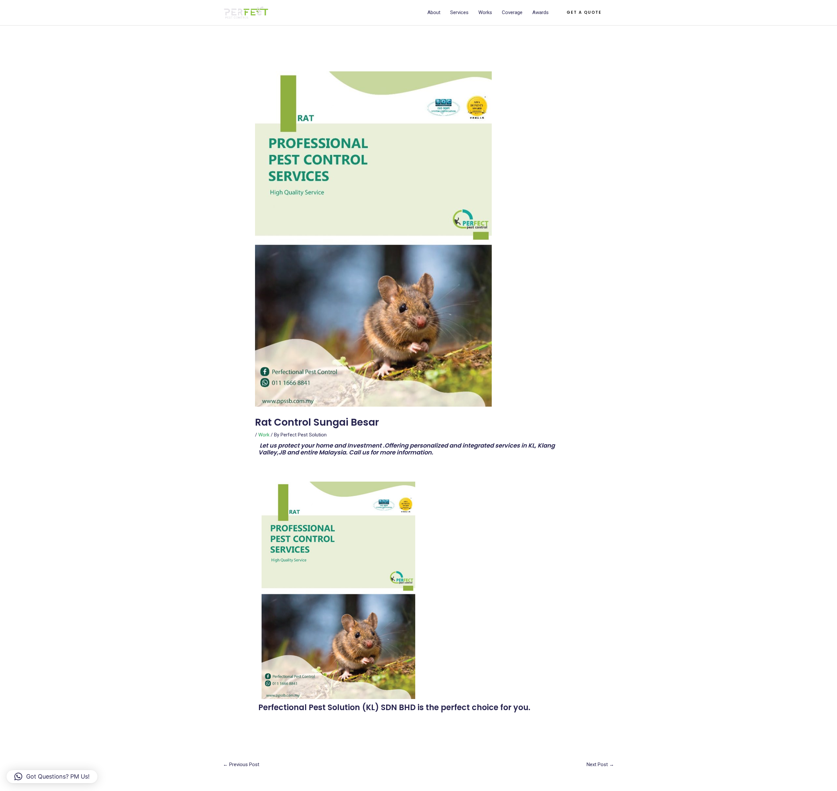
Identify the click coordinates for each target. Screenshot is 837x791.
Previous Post (241, 764)
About (433, 12)
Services (459, 12)
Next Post (600, 764)
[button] (584, 12)
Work (263, 435)
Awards (540, 12)
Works (485, 12)
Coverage (512, 12)
